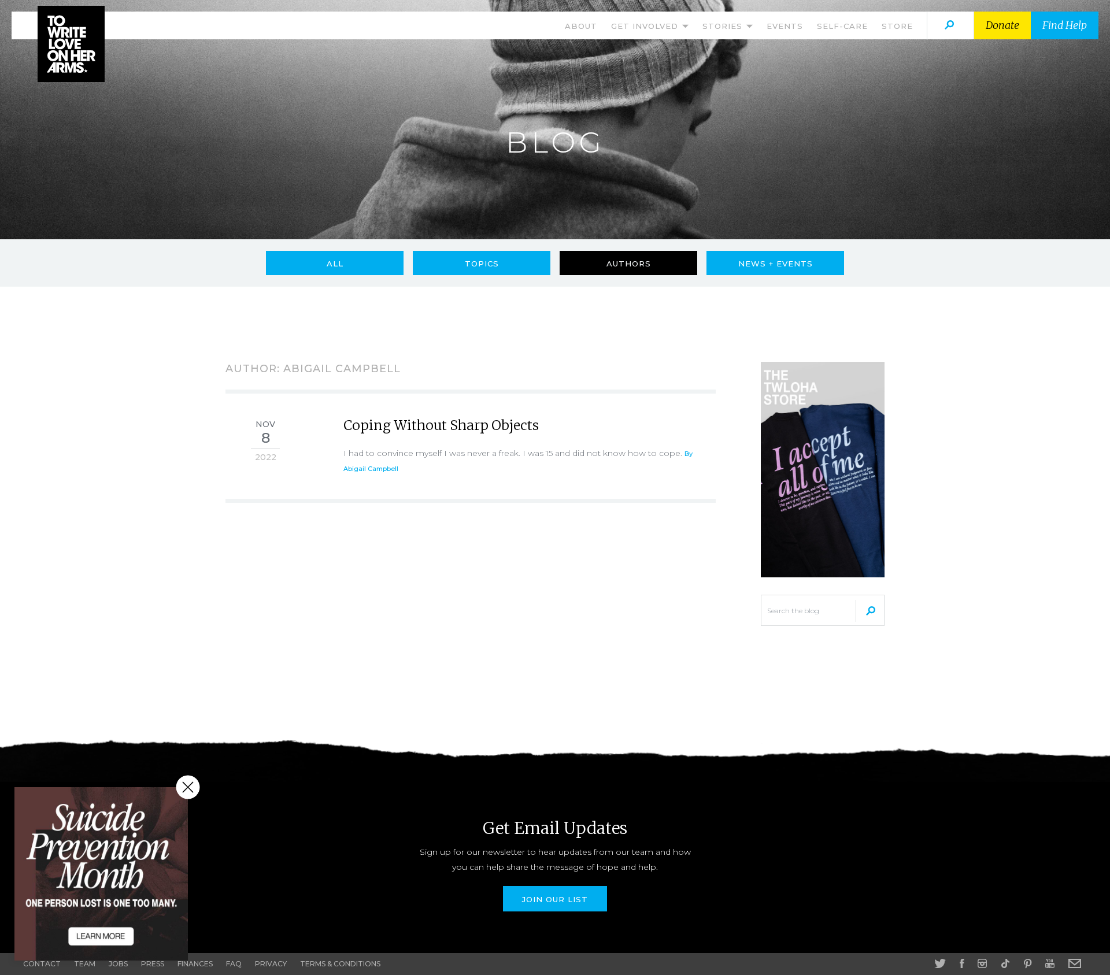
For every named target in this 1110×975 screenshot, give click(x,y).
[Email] (1074, 963)
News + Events (775, 263)
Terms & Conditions (340, 963)
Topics (482, 263)
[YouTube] (1049, 963)
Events (785, 26)
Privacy (271, 963)
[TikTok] (1005, 963)
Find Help (1064, 25)
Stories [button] (723, 26)
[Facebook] (962, 963)
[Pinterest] (1027, 963)
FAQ (234, 963)
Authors (628, 263)
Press (152, 963)
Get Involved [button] (646, 26)
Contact (42, 963)
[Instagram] (982, 963)
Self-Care (842, 26)
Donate (1002, 25)
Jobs (118, 963)
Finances (195, 963)
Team (84, 963)
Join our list (555, 899)
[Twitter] (940, 963)
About (581, 26)
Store (897, 26)
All (335, 263)
